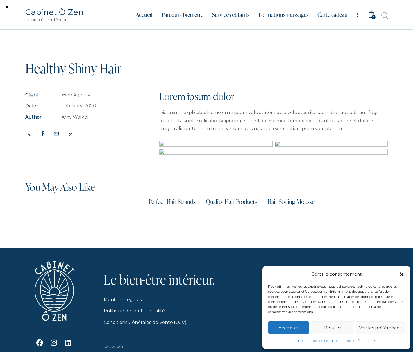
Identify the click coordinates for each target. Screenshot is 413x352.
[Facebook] (40, 343)
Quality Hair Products (231, 201)
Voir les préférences (380, 327)
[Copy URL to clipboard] (70, 134)
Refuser (332, 327)
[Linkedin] (68, 343)
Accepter (288, 327)
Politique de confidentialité (353, 341)
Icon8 (119, 346)
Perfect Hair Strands (172, 201)
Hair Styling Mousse (291, 201)
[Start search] (384, 15)
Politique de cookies (313, 341)
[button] (402, 274)
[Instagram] (54, 343)
